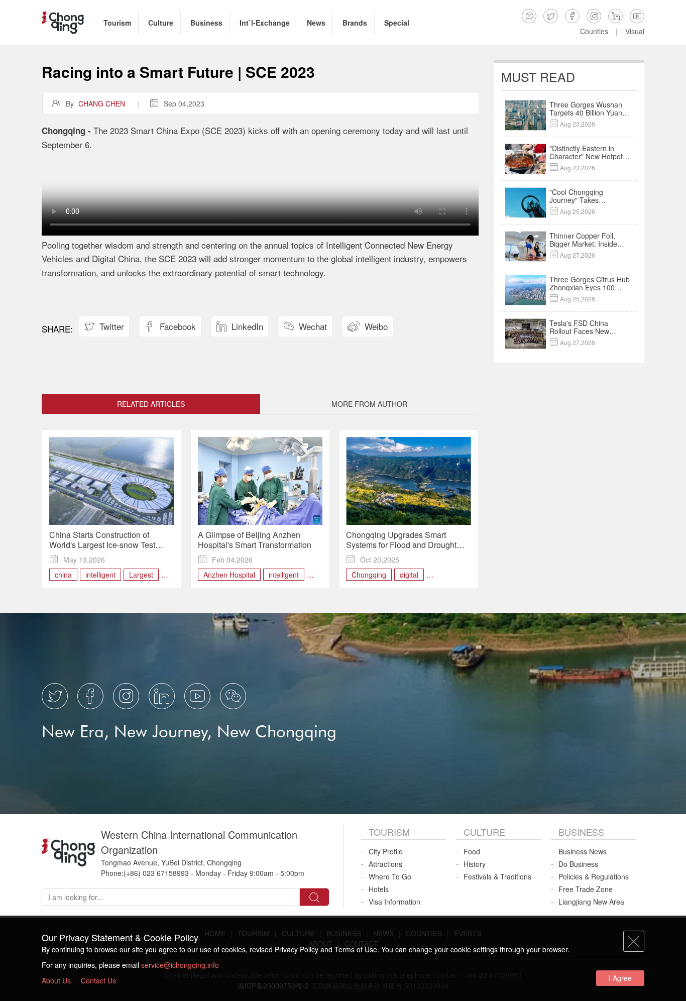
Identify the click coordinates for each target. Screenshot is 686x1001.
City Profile (386, 851)
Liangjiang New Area (591, 902)
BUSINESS (581, 831)
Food (472, 851)
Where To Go (390, 876)
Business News (582, 851)
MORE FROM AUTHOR (369, 404)
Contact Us (98, 980)
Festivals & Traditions (497, 876)
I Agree (620, 978)
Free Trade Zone (585, 889)
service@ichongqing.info (180, 965)
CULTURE (484, 831)
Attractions (385, 864)
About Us (56, 980)
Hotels (379, 889)
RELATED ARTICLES (151, 404)
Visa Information (394, 902)
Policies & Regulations (593, 876)
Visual (634, 31)
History (475, 864)
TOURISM (389, 831)
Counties (594, 31)
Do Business (578, 864)
